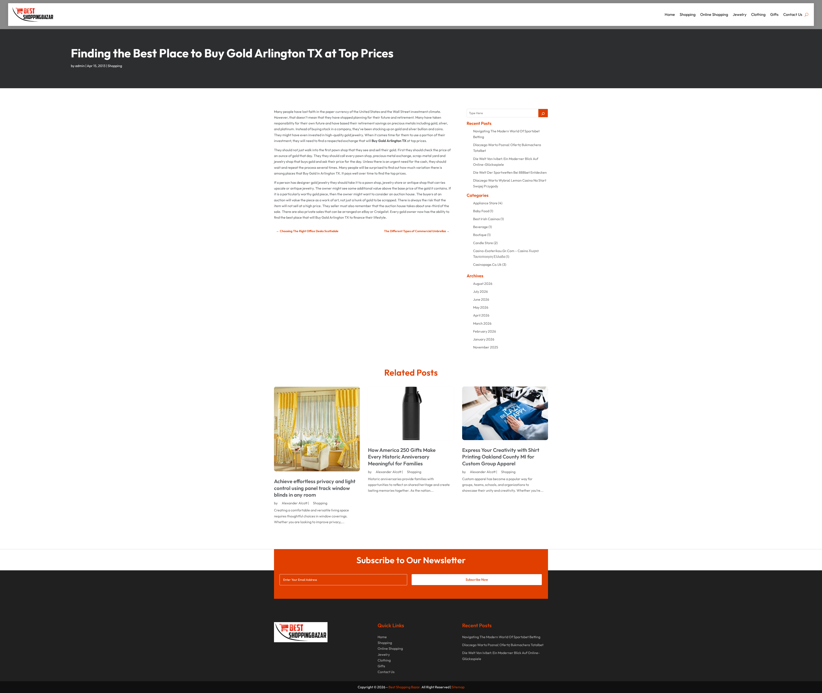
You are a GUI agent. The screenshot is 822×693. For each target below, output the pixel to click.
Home (670, 14)
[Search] (543, 113)
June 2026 (481, 299)
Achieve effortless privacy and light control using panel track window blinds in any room (314, 488)
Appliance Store (485, 203)
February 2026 (484, 331)
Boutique (480, 235)
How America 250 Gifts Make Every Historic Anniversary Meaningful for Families (402, 456)
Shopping (687, 14)
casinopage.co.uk (487, 264)
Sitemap (458, 687)
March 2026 (482, 323)
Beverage (480, 227)
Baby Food (481, 211)
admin (80, 66)
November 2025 (485, 347)
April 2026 (481, 315)
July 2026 (480, 291)
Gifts (774, 14)
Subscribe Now (477, 579)
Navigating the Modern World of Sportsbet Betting (501, 637)
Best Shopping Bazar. (405, 687)
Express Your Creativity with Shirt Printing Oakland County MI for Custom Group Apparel (500, 456)
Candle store (483, 243)
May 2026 (480, 307)
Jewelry (739, 14)
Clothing (758, 14)
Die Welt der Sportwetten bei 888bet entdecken (510, 172)
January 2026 (483, 339)
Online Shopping (714, 14)
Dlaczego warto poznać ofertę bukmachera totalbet (503, 645)
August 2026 (482, 283)
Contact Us (792, 14)
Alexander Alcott (294, 503)
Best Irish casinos (486, 219)
